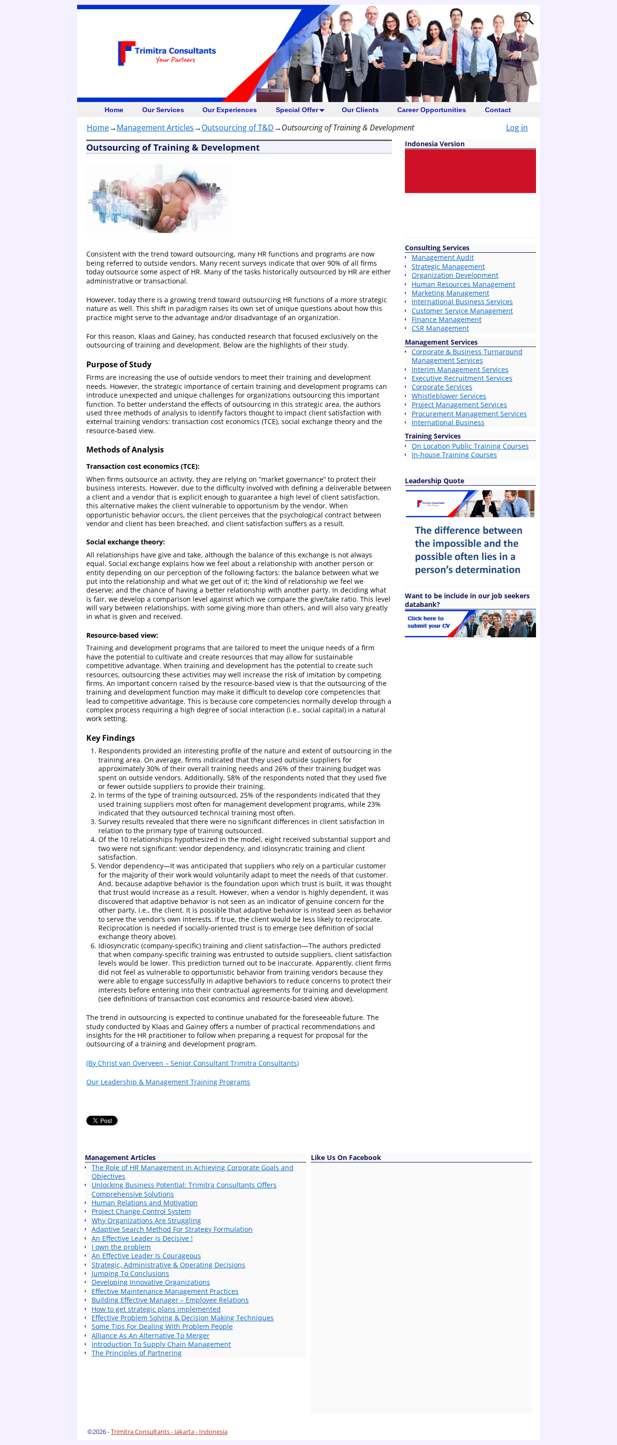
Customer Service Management (462, 310)
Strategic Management (448, 266)
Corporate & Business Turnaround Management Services (467, 356)
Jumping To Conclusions (130, 1273)
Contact (498, 110)
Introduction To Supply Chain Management (161, 1344)
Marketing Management (450, 292)
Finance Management (447, 319)
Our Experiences (229, 110)
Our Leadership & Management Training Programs (168, 1081)
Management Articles (155, 127)
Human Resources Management (463, 284)
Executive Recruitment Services (462, 378)
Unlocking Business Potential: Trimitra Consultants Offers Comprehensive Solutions (184, 1189)
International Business (448, 422)
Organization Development (455, 275)
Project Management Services (459, 404)
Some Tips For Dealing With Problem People (162, 1326)
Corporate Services (442, 386)
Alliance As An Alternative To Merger (151, 1335)
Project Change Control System (141, 1211)
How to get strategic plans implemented (156, 1309)
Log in (517, 127)
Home (114, 110)
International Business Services (462, 301)
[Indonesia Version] (470, 234)
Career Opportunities (431, 110)
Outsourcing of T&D (237, 127)
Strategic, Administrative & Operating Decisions (168, 1264)
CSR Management (440, 328)
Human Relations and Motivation (145, 1202)
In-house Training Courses (454, 454)
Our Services (163, 110)
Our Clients (360, 110)
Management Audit (443, 257)
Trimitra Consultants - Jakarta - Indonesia (169, 1431)
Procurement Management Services (469, 413)
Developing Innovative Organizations (151, 1282)
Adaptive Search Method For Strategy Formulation (172, 1229)
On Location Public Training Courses (470, 446)
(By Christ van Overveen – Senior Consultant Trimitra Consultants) (192, 1063)
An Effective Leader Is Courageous (146, 1255)
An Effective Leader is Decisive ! (142, 1238)
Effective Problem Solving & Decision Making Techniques (183, 1317)
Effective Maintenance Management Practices (165, 1291)
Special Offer (297, 110)
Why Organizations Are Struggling (146, 1220)
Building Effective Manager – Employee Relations (170, 1299)
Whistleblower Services (449, 395)
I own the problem (121, 1246)
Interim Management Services (460, 369)
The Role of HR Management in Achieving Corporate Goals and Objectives (193, 1172)
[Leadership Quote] (470, 582)
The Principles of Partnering (137, 1352)
